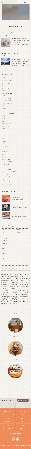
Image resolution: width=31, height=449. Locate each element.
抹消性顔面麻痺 (7, 169)
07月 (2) (5, 248)
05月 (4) (5, 253)
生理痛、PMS (6, 78)
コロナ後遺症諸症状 (8, 184)
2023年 (5, 233)
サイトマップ (23, 428)
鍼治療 (5, 154)
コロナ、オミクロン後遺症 (9, 172)
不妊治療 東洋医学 (8, 33)
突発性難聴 (6, 174)
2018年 (18, 264)
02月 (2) (5, 261)
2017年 (4, 267)
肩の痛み (5, 121)
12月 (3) (5, 238)
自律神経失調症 (7, 83)
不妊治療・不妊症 (7, 80)
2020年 (19, 236)
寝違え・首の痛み (7, 144)
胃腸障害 (5, 146)
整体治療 (5, 151)
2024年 (18, 230)
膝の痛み (5, 106)
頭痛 (4, 129)
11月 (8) (5, 241)
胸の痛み (5, 108)
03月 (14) (5, 258)
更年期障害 (6, 118)
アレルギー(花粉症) (7, 162)
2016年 (18, 267)
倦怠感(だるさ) (6, 164)
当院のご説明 (6, 182)
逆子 (4, 136)
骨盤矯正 (5, 131)
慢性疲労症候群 (7, 159)
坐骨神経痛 (6, 126)
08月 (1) (5, 246)
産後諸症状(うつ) (7, 177)
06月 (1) (5, 251)
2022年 (18, 233)
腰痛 (4, 91)
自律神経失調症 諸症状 (10, 53)
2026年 (5, 230)
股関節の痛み (6, 96)
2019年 (5, 264)
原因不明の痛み (7, 167)
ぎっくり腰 (6, 88)
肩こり (5, 85)
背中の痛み (6, 111)
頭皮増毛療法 (6, 179)
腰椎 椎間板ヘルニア (8, 93)
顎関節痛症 (6, 116)
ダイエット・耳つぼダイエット (10, 149)
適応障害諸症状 (7, 101)
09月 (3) (5, 243)
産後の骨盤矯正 (7, 124)
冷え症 (5, 139)
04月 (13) (5, 256)
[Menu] (28, 2)
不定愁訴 (5, 134)
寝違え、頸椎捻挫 (7, 98)
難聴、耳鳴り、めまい (8, 103)
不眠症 (5, 141)
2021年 (4, 236)
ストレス (5, 156)
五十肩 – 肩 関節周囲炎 (8, 113)
